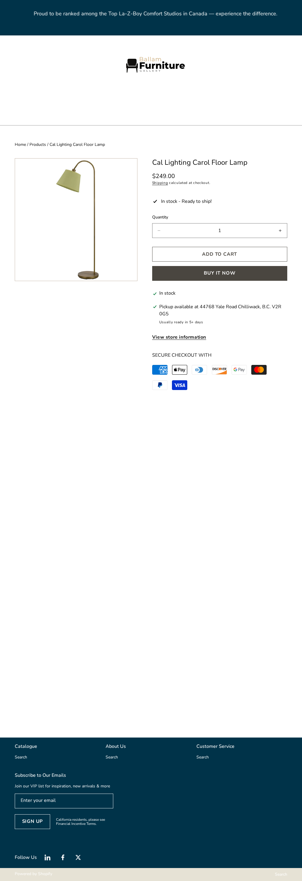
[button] (31, 64)
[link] (52, 103)
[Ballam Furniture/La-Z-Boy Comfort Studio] (151, 64)
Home (20, 144)
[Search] (24, 64)
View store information (179, 337)
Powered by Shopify (33, 874)
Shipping (160, 182)
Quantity (160, 217)
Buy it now (219, 273)
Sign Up (32, 821)
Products (37, 144)
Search (281, 874)
